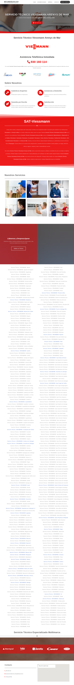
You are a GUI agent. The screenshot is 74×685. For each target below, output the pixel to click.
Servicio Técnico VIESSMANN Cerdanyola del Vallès (20, 429)
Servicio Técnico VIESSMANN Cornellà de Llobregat (20, 443)
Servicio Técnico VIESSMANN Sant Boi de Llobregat (53, 371)
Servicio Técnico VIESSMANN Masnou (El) (21, 552)
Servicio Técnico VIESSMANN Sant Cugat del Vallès (53, 383)
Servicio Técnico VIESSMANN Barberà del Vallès (20, 311)
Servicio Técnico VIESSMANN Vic (53, 594)
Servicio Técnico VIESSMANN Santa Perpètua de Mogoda (53, 517)
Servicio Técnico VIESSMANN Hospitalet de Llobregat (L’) (20, 508)
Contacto (56, 2)
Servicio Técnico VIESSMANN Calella (20, 350)
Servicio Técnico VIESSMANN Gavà (20, 485)
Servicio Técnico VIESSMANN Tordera (53, 561)
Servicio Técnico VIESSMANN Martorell (20, 543)
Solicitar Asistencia (65, 2)
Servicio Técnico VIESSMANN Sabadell (53, 348)
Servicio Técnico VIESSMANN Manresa (21, 538)
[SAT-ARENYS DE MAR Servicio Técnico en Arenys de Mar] (11, 2)
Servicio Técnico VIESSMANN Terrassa (53, 554)
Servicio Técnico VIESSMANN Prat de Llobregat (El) (53, 309)
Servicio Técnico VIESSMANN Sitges (53, 529)
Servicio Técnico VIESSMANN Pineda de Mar (53, 292)
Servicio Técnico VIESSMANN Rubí (53, 341)
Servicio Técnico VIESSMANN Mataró (20, 559)
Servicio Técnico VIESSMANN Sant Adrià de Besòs (53, 357)
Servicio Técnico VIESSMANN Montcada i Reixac (20, 575)
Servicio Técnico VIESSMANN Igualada (21, 513)
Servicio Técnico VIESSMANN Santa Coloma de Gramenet (53, 485)
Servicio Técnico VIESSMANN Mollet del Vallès (21, 568)
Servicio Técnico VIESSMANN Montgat (20, 582)
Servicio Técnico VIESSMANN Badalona (20, 299)
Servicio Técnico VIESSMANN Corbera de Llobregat (20, 441)
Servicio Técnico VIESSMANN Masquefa (20, 554)
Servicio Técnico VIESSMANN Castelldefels (20, 401)
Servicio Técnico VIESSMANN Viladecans (53, 598)
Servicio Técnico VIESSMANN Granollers (20, 499)
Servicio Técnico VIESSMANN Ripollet (53, 334)
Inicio (34, 2)
